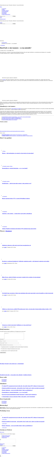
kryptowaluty (10, 131)
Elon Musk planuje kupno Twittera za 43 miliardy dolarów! (12, 118)
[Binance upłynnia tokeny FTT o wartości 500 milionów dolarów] (28, 190)
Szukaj (14, 16)
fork (4, 131)
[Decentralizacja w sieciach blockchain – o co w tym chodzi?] (28, 160)
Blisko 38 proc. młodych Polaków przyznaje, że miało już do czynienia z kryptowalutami (21, 277)
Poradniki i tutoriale (5, 10)
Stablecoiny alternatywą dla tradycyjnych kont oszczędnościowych (16, 245)
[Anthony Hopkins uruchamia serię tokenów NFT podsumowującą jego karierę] (28, 220)
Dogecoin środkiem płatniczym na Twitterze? (9, 119)
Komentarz (2, 339)
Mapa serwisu (4, 437)
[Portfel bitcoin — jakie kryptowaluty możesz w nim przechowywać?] (28, 175)
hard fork (6, 131)
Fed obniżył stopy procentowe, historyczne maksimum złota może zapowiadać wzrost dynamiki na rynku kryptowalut (27, 293)
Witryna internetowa (3, 344)
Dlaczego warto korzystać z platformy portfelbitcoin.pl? (11, 117)
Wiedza (3, 9)
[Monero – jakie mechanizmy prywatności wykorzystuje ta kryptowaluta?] (28, 145)
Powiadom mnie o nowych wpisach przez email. (9, 350)
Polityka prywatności (5, 436)
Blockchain (2, 131)
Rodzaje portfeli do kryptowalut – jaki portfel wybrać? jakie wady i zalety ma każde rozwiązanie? (23, 388)
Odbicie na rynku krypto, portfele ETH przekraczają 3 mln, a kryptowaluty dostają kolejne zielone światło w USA (27, 309)
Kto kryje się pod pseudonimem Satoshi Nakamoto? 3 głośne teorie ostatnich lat (19, 394)
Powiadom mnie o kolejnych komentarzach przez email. (10, 348)
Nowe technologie (5, 11)
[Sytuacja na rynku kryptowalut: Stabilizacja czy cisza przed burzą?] (28, 317)
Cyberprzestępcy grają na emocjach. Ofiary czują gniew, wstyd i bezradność (18, 396)
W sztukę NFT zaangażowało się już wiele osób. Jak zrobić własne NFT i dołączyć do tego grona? (23, 385)
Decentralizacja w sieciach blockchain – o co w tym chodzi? (15, 168)
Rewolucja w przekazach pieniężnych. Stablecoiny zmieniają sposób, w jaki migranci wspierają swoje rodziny (25, 261)
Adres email (2, 342)
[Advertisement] (27, 32)
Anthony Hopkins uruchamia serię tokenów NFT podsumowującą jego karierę (19, 228)
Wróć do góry (2, 443)
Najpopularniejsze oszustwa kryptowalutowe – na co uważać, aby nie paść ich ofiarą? (16, 116)
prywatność (21, 131)
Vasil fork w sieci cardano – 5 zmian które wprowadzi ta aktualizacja (17, 213)
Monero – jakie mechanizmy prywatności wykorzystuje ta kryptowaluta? (18, 153)
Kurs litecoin (4, 381)
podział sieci (17, 131)
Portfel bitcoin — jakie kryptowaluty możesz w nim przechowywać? (16, 183)
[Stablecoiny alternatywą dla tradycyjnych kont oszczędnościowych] (28, 238)
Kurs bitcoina (4, 12)
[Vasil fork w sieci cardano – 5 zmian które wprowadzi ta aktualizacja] (28, 205)
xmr (23, 131)
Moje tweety (2, 432)
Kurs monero (4, 13)
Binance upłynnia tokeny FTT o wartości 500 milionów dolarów (16, 198)
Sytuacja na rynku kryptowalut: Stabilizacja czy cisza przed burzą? (16, 325)
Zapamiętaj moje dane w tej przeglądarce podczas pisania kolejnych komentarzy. (14, 346)
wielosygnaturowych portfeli (16, 108)
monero (4, 79)
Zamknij (1, 444)
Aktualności (4, 8)
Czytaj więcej (4, 419)
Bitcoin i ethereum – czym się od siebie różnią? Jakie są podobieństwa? (17, 390)
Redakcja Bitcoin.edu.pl (6, 14)
